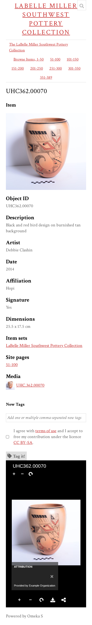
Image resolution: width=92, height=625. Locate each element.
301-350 (74, 68)
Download (53, 600)
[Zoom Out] (22, 473)
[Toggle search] (81, 5)
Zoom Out (31, 600)
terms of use (45, 431)
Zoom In (20, 600)
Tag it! (19, 456)
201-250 (36, 68)
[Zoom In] (14, 473)
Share (64, 600)
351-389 (46, 77)
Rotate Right (42, 600)
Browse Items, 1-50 (28, 59)
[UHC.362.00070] (46, 116)
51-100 (55, 59)
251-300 (55, 68)
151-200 (18, 68)
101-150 (73, 59)
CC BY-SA (22, 442)
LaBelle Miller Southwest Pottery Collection (46, 19)
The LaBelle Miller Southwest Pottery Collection (38, 47)
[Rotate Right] (30, 473)
